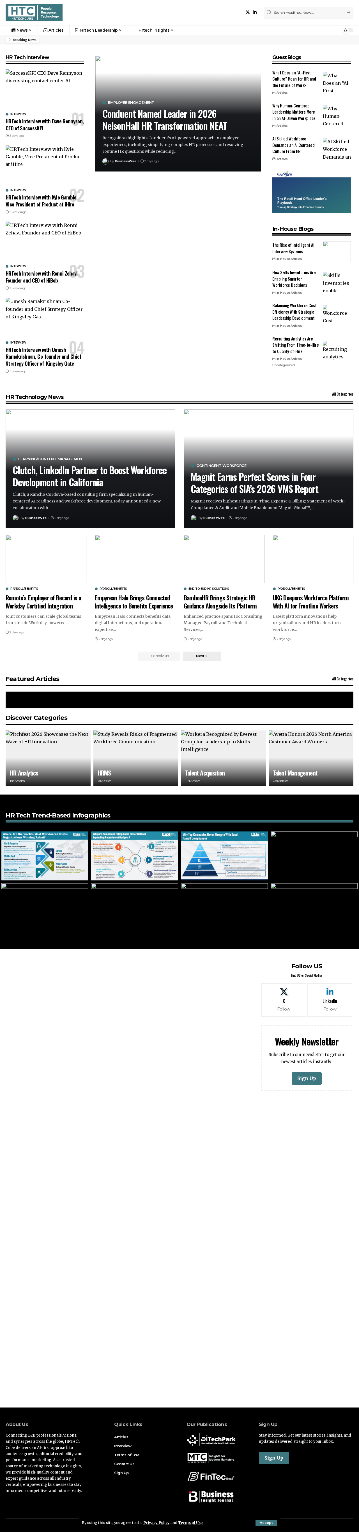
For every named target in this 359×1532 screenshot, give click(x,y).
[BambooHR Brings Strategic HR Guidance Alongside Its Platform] (224, 559)
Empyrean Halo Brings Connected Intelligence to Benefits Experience (134, 601)
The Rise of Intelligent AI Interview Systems (293, 248)
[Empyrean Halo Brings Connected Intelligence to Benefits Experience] (135, 559)
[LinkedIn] (254, 12)
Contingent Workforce (221, 465)
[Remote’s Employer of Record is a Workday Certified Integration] (46, 559)
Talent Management (295, 772)
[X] (247, 12)
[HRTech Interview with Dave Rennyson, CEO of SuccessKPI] (45, 89)
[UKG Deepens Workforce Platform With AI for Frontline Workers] (313, 559)
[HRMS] (135, 758)
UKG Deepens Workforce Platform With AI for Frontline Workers (311, 601)
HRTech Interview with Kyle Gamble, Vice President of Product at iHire (42, 200)
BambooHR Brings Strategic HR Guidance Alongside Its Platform (220, 601)
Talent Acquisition (205, 772)
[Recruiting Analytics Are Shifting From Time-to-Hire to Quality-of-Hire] (337, 351)
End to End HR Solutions (208, 589)
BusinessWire (125, 161)
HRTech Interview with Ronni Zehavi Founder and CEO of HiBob (42, 276)
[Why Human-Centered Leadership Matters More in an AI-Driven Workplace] (337, 115)
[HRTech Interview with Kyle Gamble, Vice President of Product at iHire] (45, 165)
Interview (18, 114)
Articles (282, 93)
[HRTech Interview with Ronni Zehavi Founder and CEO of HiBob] (45, 242)
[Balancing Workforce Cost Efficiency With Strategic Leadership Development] (337, 315)
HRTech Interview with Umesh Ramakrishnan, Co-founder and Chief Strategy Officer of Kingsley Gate (43, 356)
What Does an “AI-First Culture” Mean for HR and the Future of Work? (294, 78)
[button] (266, 1523)
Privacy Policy (156, 1522)
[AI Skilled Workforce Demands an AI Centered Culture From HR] (337, 148)
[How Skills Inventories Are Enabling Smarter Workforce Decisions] (337, 282)
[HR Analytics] (48, 758)
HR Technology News (34, 397)
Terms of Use (190, 1522)
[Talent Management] (311, 758)
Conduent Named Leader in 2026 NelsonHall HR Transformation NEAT (164, 119)
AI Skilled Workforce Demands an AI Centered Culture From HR (293, 144)
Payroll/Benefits (24, 589)
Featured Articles (32, 679)
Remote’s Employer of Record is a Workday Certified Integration (43, 601)
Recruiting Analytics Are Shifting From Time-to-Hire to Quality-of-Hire (295, 344)
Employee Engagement (131, 102)
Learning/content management (51, 459)
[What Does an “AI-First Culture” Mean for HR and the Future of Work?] (337, 82)
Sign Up (306, 1078)
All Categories (342, 394)
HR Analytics (24, 772)
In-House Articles (289, 259)
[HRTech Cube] (34, 12)
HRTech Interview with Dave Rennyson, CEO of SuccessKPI (45, 124)
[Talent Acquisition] (223, 758)
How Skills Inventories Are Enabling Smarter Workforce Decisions (294, 278)
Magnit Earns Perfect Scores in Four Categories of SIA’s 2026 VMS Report (254, 482)
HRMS (104, 772)
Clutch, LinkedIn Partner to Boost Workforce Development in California (89, 476)
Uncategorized (283, 365)
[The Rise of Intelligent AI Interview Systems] (337, 251)
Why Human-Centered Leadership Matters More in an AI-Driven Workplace (294, 111)
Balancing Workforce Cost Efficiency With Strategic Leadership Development (294, 311)
